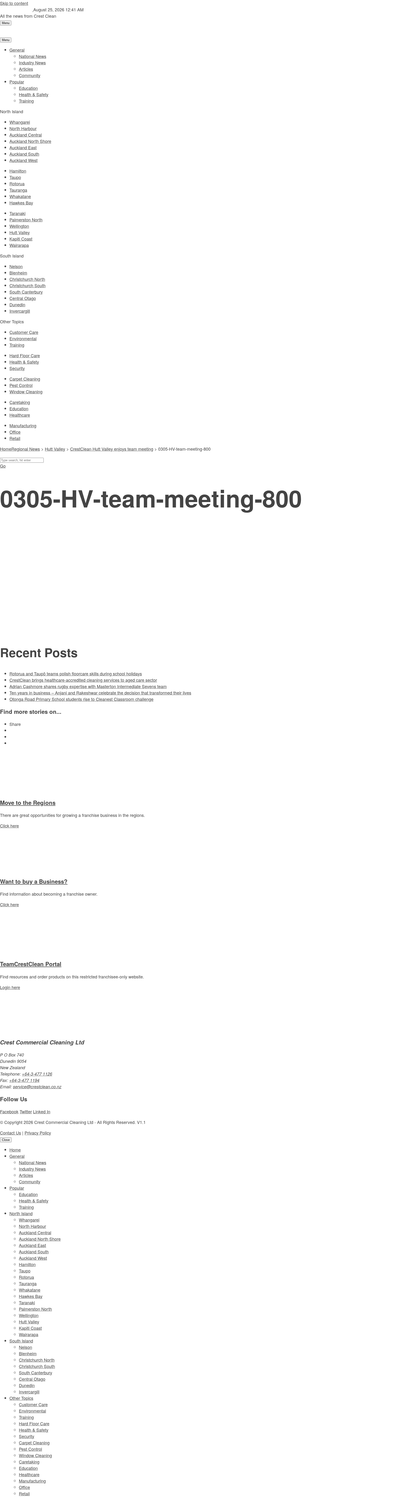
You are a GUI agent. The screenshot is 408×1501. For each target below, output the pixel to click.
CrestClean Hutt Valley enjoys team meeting (111, 449)
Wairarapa (19, 245)
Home (15, 1150)
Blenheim (18, 273)
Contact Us (10, 1133)
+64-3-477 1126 (37, 1074)
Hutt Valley (19, 232)
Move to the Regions (27, 802)
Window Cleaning (25, 391)
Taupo (15, 177)
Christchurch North (27, 279)
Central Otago (22, 298)
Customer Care (23, 332)
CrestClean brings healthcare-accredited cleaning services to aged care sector (83, 680)
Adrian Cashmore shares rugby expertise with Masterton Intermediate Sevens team (88, 686)
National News (32, 56)
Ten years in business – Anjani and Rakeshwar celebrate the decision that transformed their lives (100, 693)
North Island (21, 1213)
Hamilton (17, 171)
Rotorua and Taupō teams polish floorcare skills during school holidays (75, 673)
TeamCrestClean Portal (30, 964)
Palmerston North (25, 219)
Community (29, 75)
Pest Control (21, 385)
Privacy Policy (38, 1133)
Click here (9, 826)
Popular (16, 82)
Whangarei (19, 122)
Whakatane (20, 196)
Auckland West (23, 160)
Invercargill (19, 311)
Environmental (23, 338)
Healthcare (19, 415)
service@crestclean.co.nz (37, 1086)
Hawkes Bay (21, 203)
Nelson (16, 266)
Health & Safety (33, 94)
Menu (5, 23)
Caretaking (19, 402)
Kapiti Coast (20, 239)
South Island (21, 1341)
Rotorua (17, 183)
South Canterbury (26, 292)
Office (15, 432)
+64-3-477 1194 (24, 1080)
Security (17, 368)
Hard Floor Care (24, 355)
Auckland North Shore (30, 141)
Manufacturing (22, 425)
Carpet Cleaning (24, 379)
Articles (26, 69)
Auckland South (24, 154)
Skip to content (14, 3)
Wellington (19, 226)
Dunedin (17, 304)
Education (28, 88)
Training (26, 101)
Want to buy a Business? (34, 881)
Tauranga (18, 190)
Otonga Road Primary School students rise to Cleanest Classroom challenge (81, 699)
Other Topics (21, 1398)
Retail (14, 438)
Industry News (32, 62)
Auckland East (23, 147)
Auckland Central (25, 135)
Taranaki (17, 213)
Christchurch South (27, 285)
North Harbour (23, 128)
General (17, 50)
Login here (10, 987)
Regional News (25, 449)
